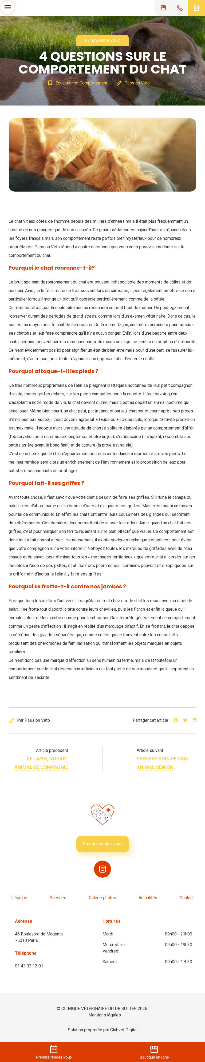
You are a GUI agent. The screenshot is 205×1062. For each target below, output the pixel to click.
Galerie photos (102, 897)
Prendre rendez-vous (103, 843)
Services (58, 897)
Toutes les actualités (102, 23)
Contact (187, 897)
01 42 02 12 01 (29, 965)
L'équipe (19, 897)
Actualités (148, 897)
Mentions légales (104, 1015)
